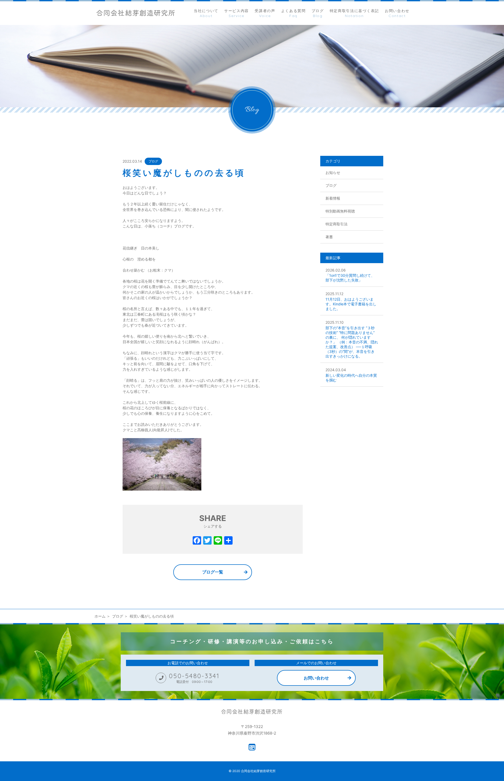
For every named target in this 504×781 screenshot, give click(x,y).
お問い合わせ (316, 678)
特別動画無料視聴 (340, 211)
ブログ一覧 (212, 572)
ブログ (153, 161)
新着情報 (333, 198)
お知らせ (333, 172)
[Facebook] (197, 541)
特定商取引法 (337, 224)
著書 (329, 237)
